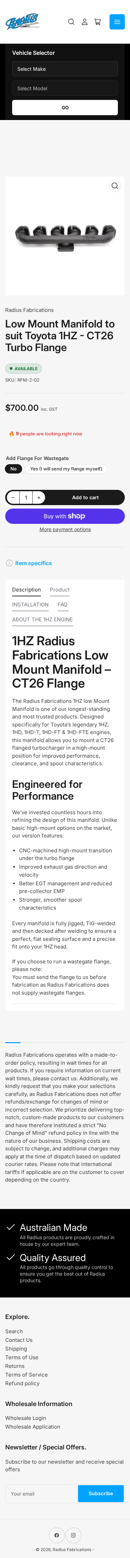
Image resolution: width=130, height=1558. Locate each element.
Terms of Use (21, 1357)
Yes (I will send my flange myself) (66, 468)
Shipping (16, 1348)
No (13, 468)
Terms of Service (26, 1374)
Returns (15, 1366)
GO (65, 107)
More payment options (65, 529)
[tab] (26, 591)
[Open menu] (117, 21)
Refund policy (22, 1383)
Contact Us (19, 1340)
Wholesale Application (32, 1426)
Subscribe (101, 1493)
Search (14, 1331)
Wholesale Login (25, 1418)
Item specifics (33, 563)
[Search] (71, 21)
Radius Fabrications (29, 310)
